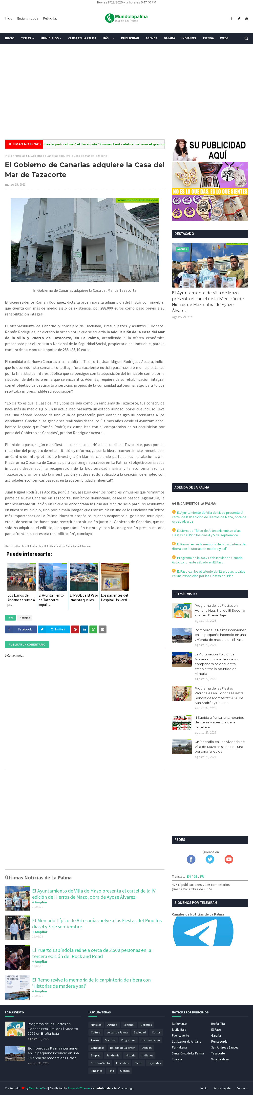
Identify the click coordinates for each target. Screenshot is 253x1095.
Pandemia (113, 1055)
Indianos (147, 1055)
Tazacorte (218, 1053)
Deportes (146, 1025)
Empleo (95, 1055)
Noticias (20, 155)
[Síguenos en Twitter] (210, 862)
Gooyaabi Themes (78, 1088)
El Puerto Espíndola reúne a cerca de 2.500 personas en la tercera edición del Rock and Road (91, 953)
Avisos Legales (222, 1088)
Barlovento (179, 1024)
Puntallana (179, 1047)
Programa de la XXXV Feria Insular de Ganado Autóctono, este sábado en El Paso (207, 560)
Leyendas (154, 1063)
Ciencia (125, 1071)
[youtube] (246, 18)
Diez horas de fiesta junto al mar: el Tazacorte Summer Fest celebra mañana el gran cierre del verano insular (93, 144)
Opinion (147, 1048)
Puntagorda (219, 1041)
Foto (111, 1071)
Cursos (156, 1032)
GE (195, 876)
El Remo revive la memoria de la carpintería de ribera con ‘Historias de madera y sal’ (209, 546)
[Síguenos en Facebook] (191, 862)
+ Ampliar (39, 902)
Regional (129, 1025)
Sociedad (140, 1032)
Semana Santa (100, 1063)
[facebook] (232, 18)
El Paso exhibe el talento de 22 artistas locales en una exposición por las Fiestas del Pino (208, 573)
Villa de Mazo (220, 1059)
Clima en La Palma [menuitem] (82, 38)
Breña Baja (179, 1030)
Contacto (242, 1088)
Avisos (95, 1040)
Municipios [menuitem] (50, 38)
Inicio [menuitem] (10, 38)
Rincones (96, 1071)
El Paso (216, 1030)
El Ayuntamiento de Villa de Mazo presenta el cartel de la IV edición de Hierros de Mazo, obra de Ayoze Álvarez (93, 894)
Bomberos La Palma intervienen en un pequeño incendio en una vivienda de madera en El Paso (220, 635)
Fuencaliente (180, 1035)
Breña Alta (218, 1024)
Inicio (8, 18)
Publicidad (50, 18)
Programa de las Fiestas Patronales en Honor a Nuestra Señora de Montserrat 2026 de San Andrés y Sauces (219, 695)
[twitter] (239, 18)
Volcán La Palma (117, 1032)
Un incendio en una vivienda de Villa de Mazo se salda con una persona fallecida (220, 746)
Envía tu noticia (27, 18)
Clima (138, 1063)
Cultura (96, 1032)
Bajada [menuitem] (169, 38)
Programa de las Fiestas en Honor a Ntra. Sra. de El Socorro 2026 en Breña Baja (220, 610)
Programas (128, 1040)
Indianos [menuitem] (188, 38)
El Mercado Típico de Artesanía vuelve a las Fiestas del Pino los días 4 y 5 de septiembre (206, 532)
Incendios (122, 1063)
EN (189, 876)
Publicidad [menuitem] (130, 38)
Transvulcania (150, 1040)
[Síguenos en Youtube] (229, 862)
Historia (131, 1055)
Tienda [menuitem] (208, 38)
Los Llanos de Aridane (186, 1041)
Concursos (97, 1048)
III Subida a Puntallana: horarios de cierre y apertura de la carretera (219, 722)
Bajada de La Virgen (122, 1048)
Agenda (112, 1025)
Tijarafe (177, 1059)
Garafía (216, 1035)
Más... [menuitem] (107, 38)
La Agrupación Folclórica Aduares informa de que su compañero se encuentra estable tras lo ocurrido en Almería (216, 663)
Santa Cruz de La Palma (188, 1053)
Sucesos (110, 1040)
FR (202, 876)
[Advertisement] (126, 97)
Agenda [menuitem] (151, 38)
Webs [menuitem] (224, 38)
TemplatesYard (38, 1088)
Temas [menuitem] (26, 38)
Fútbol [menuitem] (14, 49)
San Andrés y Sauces (224, 1047)
